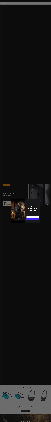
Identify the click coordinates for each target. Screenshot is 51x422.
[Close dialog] (39, 200)
